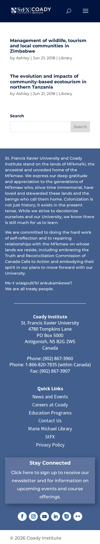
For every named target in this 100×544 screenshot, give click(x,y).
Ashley (22, 57)
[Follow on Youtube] (44, 516)
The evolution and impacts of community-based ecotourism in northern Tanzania (48, 81)
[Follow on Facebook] (22, 516)
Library (65, 57)
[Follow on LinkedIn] (55, 516)
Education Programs (50, 412)
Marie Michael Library (50, 428)
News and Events (50, 396)
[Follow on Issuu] (66, 516)
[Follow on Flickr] (77, 516)
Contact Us (50, 420)
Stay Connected (50, 463)
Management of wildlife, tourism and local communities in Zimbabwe (48, 46)
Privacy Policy (50, 444)
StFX (50, 436)
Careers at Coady (50, 404)
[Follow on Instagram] (33, 516)
